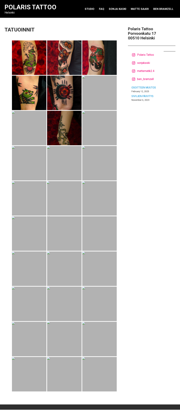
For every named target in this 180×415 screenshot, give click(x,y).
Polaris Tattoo (30, 7)
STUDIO (89, 9)
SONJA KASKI (117, 9)
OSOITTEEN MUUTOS (143, 87)
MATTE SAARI (140, 9)
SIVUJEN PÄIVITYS (142, 96)
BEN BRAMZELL (163, 9)
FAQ (101, 9)
